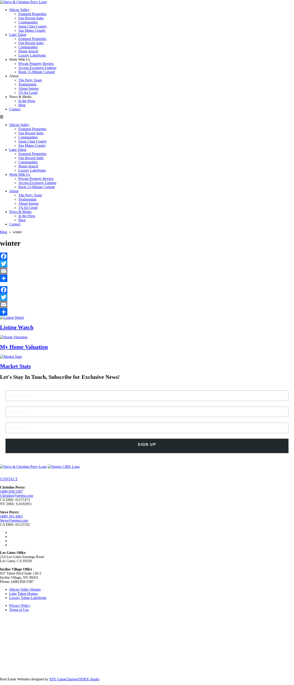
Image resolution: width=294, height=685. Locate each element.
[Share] (147, 278)
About (13, 191)
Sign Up (147, 444)
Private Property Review (36, 64)
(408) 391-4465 (11, 516)
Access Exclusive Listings (37, 68)
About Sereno (28, 88)
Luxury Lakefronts (32, 55)
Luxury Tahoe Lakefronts (27, 598)
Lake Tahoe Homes (23, 594)
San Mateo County (32, 30)
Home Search (28, 51)
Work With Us (19, 174)
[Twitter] (147, 263)
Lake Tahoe (17, 35)
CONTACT (9, 479)
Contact (14, 109)
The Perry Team (30, 80)
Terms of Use (19, 610)
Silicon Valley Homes (25, 589)
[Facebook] (147, 256)
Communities (28, 22)
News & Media (20, 212)
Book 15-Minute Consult (36, 72)
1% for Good (27, 93)
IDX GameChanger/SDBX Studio (74, 679)
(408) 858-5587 (11, 491)
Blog (21, 105)
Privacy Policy (19, 605)
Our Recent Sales (31, 18)
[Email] (147, 271)
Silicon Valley (19, 10)
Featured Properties (32, 14)
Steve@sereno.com (14, 520)
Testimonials (27, 84)
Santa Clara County (32, 26)
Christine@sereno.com (16, 496)
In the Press (26, 101)
